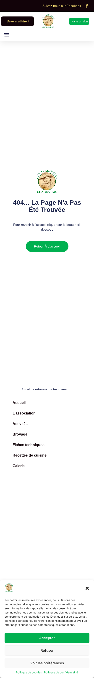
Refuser (47, 650)
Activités (20, 424)
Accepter (47, 638)
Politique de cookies (29, 672)
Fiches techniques (28, 445)
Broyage (20, 434)
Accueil (19, 403)
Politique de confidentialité (61, 672)
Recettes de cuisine (30, 455)
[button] (87, 588)
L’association (24, 413)
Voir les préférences (47, 663)
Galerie (19, 466)
